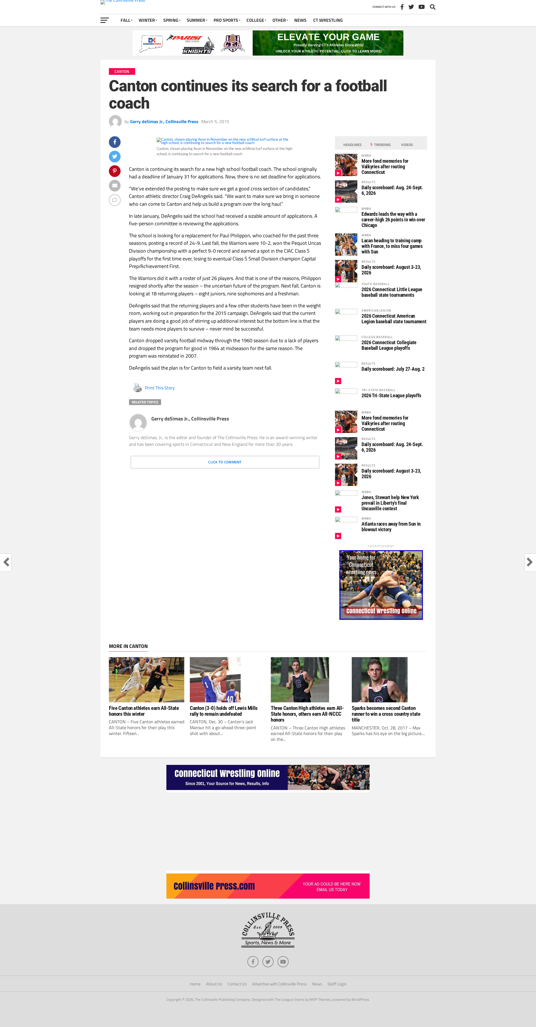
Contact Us (237, 984)
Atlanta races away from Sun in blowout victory (391, 526)
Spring (170, 20)
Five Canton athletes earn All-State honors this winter (144, 711)
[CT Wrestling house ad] (381, 618)
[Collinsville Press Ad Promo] (268, 897)
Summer (196, 20)
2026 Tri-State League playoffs (391, 395)
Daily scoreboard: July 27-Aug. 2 (393, 369)
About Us (214, 984)
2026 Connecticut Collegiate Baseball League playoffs (389, 345)
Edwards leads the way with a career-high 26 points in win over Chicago (393, 219)
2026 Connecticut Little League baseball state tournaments (392, 292)
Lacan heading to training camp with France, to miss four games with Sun (392, 246)
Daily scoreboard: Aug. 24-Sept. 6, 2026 (392, 190)
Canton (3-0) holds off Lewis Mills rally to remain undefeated (224, 711)
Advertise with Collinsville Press (279, 984)
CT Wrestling (328, 20)
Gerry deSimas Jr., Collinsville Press (164, 121)
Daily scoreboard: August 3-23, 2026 (391, 270)
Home (195, 984)
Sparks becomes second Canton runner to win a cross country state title (386, 714)
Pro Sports (226, 20)
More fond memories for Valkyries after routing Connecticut (385, 166)
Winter (147, 20)
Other (279, 20)
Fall (125, 20)
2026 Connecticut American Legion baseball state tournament (394, 318)
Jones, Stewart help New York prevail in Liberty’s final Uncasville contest (390, 502)
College (255, 20)
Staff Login (336, 984)
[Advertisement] (268, 832)
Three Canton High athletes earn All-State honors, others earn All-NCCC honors (307, 714)
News (300, 20)
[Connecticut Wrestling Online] (268, 790)
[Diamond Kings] (268, 54)
